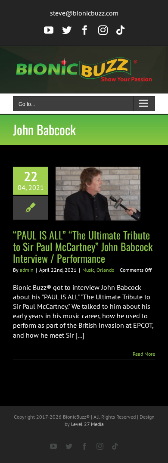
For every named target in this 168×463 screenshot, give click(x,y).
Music (88, 270)
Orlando (105, 270)
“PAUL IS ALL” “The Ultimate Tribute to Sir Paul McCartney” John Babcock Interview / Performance (82, 246)
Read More (144, 354)
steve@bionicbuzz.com (84, 13)
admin (27, 270)
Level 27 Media (87, 424)
